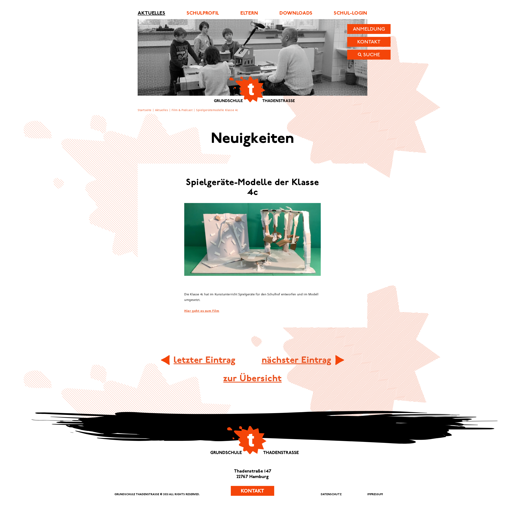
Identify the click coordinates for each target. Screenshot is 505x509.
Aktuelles (161, 110)
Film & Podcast (182, 110)
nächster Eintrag (296, 360)
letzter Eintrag (205, 360)
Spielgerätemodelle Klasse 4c (217, 110)
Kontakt (252, 491)
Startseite (145, 110)
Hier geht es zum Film (201, 311)
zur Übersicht (252, 378)
